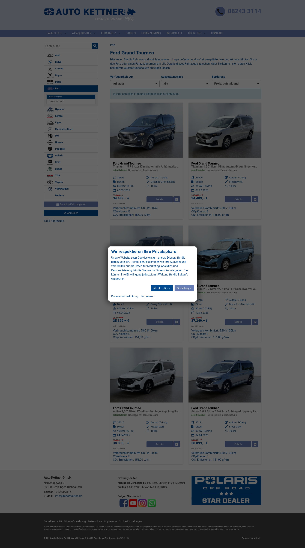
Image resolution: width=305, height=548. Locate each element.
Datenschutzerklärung (125, 296)
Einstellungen (184, 288)
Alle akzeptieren (162, 288)
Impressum (148, 296)
